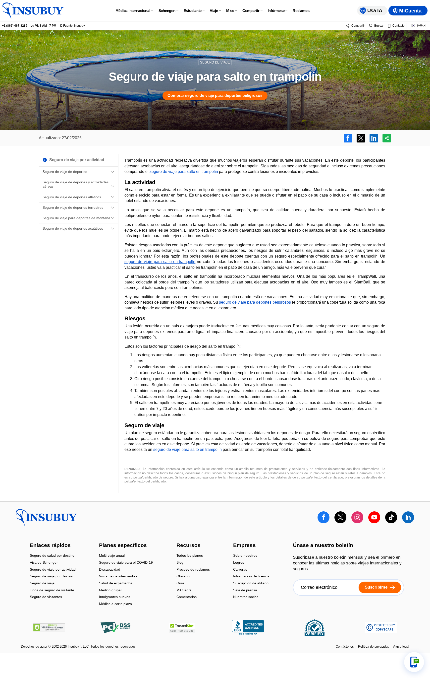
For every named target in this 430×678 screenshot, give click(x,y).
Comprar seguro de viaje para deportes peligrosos (215, 95)
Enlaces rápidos (50, 545)
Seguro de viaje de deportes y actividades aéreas (75, 184)
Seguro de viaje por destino (51, 576)
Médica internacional (132, 10)
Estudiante (193, 10)
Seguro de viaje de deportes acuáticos (73, 228)
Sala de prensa (245, 590)
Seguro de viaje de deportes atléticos (72, 197)
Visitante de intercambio (118, 576)
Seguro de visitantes (46, 597)
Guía (180, 583)
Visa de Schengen (44, 562)
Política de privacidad (373, 646)
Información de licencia (251, 576)
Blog (179, 562)
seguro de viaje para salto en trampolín (184, 171)
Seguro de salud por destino (52, 556)
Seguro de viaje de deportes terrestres (73, 207)
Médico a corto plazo (115, 604)
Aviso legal (401, 646)
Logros (238, 562)
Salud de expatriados (115, 583)
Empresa (244, 545)
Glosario (183, 576)
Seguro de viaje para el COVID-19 (126, 562)
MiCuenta (184, 590)
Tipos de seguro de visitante (52, 590)
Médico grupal (110, 590)
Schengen (167, 10)
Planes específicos (123, 545)
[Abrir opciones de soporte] (414, 662)
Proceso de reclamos (193, 569)
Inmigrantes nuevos (114, 597)
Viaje (214, 10)
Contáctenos (345, 646)
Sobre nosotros (245, 556)
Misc (230, 10)
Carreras (240, 569)
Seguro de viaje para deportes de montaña (76, 218)
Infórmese (276, 10)
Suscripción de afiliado (251, 583)
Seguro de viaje (42, 583)
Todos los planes (189, 556)
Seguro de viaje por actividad (53, 569)
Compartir (251, 10)
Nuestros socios (245, 597)
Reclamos (301, 10)
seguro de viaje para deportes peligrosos (255, 302)
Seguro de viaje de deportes (65, 172)
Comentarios (186, 597)
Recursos (188, 545)
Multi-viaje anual (112, 556)
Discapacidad (109, 569)
